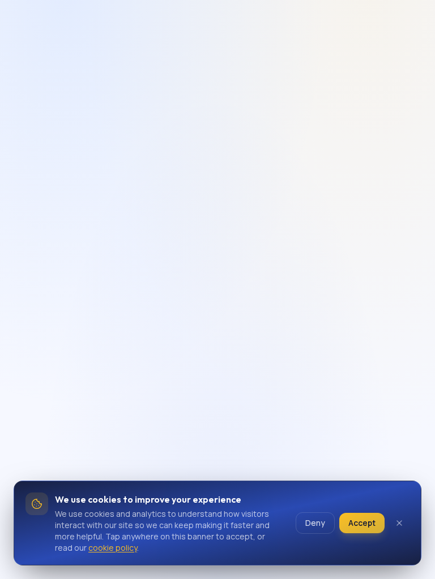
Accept (362, 522)
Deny (315, 522)
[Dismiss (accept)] (399, 523)
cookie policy (112, 547)
